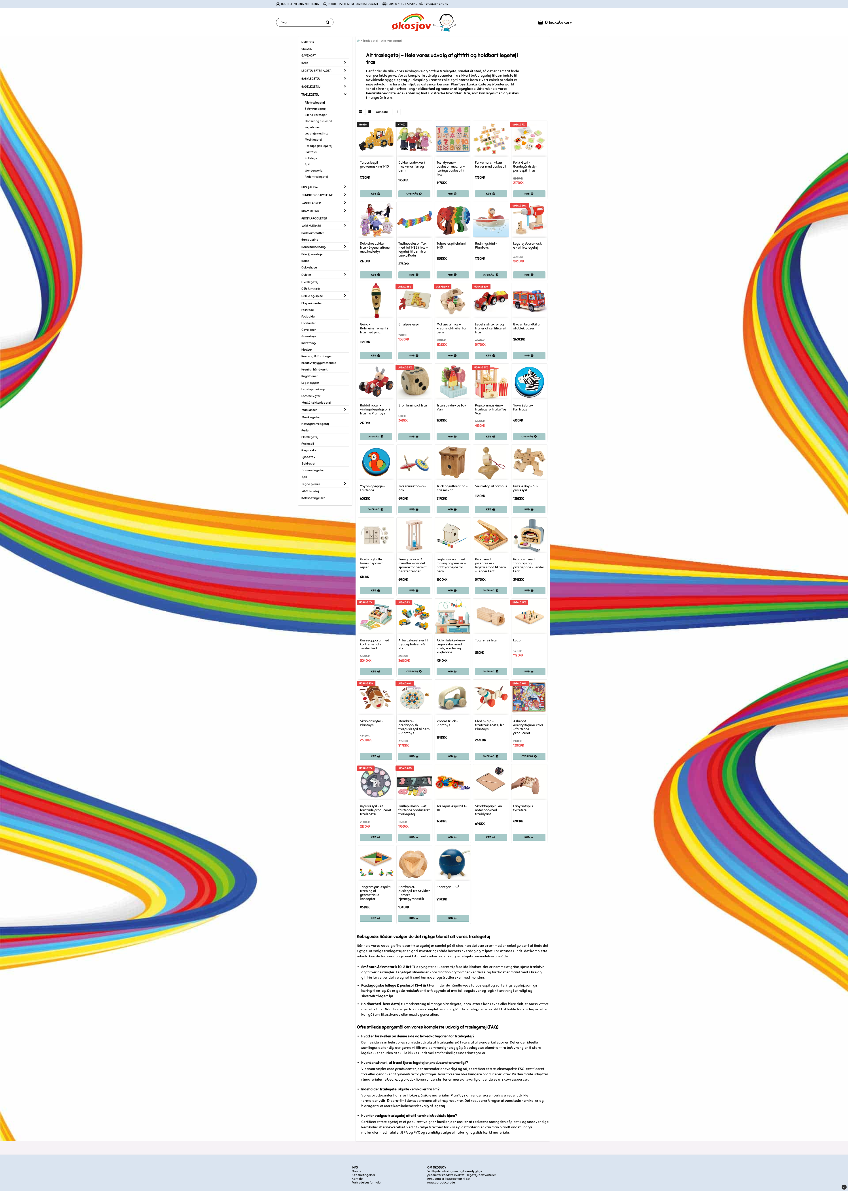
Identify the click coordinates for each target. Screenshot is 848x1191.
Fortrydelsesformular (367, 1182)
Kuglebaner (312, 127)
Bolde (305, 261)
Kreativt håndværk (314, 369)
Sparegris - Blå (448, 887)
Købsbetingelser (313, 498)
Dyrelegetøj (309, 282)
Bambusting (309, 240)
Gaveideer (308, 330)
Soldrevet (308, 463)
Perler (305, 430)
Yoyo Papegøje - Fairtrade (372, 488)
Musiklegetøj (313, 140)
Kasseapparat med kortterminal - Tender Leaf (374, 644)
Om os (356, 1171)
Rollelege (311, 158)
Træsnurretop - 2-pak (412, 488)
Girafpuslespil (409, 324)
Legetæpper (310, 383)
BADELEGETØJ (310, 87)
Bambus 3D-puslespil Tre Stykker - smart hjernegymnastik (414, 893)
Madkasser (309, 410)
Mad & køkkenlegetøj (316, 403)
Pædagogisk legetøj (318, 146)
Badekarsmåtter (312, 233)
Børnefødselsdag (313, 247)
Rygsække (308, 450)
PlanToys (458, 84)
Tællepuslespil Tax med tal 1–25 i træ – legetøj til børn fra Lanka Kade (413, 249)
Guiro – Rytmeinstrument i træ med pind (374, 328)
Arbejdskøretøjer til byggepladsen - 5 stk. (413, 644)
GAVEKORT (308, 55)
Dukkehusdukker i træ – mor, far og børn (411, 166)
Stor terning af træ (412, 405)
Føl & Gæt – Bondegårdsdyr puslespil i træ (525, 166)
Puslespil (307, 444)
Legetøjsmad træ (316, 133)
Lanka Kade (476, 84)
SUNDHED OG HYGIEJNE (317, 195)
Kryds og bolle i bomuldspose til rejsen (372, 563)
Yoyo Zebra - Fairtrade (523, 407)
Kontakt (357, 1179)
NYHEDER (307, 42)
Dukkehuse (309, 267)
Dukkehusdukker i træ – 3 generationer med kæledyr (375, 247)
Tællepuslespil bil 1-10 (452, 808)
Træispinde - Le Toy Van (451, 407)
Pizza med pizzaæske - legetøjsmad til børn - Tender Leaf (490, 565)
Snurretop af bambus (491, 486)
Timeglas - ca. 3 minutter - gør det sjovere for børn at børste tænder (412, 565)
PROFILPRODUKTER (314, 218)
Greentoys (308, 336)
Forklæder (308, 323)
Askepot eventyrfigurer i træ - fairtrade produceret (528, 727)
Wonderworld (313, 170)
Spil (307, 164)
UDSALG (306, 49)
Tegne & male (310, 484)
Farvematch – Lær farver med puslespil (490, 164)
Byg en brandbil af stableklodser (527, 326)
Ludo (517, 640)
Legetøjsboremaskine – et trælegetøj (528, 246)
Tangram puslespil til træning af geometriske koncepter (376, 893)
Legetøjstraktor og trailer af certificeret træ (490, 328)
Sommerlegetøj (312, 470)
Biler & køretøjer (316, 115)
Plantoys (311, 152)
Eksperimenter (311, 303)
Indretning (308, 343)
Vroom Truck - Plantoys (447, 723)
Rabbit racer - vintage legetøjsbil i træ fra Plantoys (375, 409)
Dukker (306, 275)
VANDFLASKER (311, 203)
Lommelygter (310, 396)
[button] (555, 22)
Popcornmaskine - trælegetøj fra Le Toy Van (491, 409)
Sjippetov (308, 457)
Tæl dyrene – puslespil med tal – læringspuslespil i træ (451, 168)
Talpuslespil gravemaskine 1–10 (374, 164)
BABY (305, 63)
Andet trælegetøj (316, 177)
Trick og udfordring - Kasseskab (452, 488)
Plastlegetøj (309, 437)
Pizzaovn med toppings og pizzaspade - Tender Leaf (528, 565)
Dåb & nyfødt (310, 289)
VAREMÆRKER (311, 226)
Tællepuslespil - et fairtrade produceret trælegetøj (414, 810)
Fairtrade (307, 310)
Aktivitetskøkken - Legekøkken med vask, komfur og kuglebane (451, 646)
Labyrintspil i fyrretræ (523, 808)
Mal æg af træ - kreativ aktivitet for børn (452, 328)
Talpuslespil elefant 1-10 (451, 246)
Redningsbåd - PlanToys (486, 246)
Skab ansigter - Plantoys (371, 723)
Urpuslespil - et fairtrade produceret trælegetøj (375, 810)
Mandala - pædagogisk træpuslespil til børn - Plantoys (414, 727)
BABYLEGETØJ (310, 79)
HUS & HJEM (309, 187)
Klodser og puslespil (318, 121)
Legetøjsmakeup (313, 389)
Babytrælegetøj (315, 109)
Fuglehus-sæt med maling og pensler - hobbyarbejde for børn (451, 565)
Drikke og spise (312, 296)
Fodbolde (308, 316)
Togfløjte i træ (486, 640)
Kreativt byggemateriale (318, 363)
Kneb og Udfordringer (316, 356)
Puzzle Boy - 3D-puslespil (525, 488)
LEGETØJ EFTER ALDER (316, 71)
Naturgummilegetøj (315, 424)
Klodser (306, 350)
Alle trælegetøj (315, 102)
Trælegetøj (370, 41)
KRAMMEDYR (310, 211)
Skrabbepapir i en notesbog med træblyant (488, 810)
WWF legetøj (310, 491)
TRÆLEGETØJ (310, 94)
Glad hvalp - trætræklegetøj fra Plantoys (489, 725)
